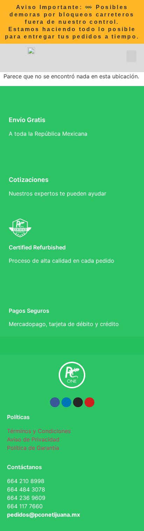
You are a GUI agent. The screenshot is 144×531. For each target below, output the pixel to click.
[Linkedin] (66, 402)
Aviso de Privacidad (33, 439)
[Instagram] (78, 402)
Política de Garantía (33, 447)
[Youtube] (89, 402)
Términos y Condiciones (39, 430)
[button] (131, 56)
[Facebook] (55, 402)
